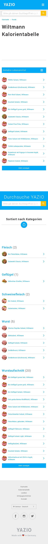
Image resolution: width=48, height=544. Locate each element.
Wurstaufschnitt (13, 370)
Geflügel (8, 274)
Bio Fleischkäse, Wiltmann (17, 254)
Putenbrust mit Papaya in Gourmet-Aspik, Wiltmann (23, 153)
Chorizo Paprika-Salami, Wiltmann (20, 328)
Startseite (24, 487)
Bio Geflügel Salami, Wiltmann (19, 392)
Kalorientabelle (24, 490)
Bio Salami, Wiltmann (16, 301)
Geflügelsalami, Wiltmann (17, 444)
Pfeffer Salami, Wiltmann (17, 80)
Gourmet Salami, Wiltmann (18, 102)
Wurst (6, 321)
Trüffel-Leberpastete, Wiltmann (19, 146)
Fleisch (7, 247)
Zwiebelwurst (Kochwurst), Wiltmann (21, 87)
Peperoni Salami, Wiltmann (18, 161)
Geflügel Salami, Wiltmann (17, 131)
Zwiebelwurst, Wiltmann (16, 350)
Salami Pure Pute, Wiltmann (18, 124)
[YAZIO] (8, 5)
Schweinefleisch (13, 294)
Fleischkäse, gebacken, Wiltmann (20, 421)
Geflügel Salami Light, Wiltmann (20, 436)
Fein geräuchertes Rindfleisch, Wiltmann (23, 399)
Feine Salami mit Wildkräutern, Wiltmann (23, 139)
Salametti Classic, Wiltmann (18, 117)
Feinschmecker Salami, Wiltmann (20, 414)
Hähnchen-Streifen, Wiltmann (19, 281)
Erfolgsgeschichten (24, 496)
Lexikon (24, 493)
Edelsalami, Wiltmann (16, 335)
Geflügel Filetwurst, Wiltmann (19, 429)
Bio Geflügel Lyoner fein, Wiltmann (20, 377)
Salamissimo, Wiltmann (16, 308)
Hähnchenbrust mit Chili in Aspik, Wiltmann (20, 458)
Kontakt (24, 499)
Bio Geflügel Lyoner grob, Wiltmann (21, 109)
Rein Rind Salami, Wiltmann (18, 95)
